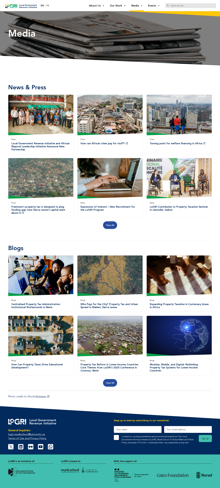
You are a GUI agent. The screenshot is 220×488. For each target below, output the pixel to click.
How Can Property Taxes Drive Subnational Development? (37, 366)
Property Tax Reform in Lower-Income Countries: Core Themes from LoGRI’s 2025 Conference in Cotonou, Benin (109, 367)
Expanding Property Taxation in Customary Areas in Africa (179, 305)
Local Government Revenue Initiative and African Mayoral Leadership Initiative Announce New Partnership (40, 146)
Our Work (116, 5)
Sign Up (205, 438)
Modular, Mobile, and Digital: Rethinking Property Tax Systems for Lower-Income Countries (174, 367)
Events (152, 5)
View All (110, 225)
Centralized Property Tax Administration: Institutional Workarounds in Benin (35, 305)
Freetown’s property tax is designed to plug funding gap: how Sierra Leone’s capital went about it (38, 209)
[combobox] (192, 5)
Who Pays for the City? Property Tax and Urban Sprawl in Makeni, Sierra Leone (109, 305)
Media (135, 5)
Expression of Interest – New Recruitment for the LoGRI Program (107, 208)
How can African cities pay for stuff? (102, 143)
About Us (95, 5)
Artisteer (41, 396)
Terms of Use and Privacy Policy (27, 438)
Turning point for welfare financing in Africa (176, 143)
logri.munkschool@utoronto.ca (26, 434)
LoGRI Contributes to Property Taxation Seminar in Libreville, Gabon (179, 208)
